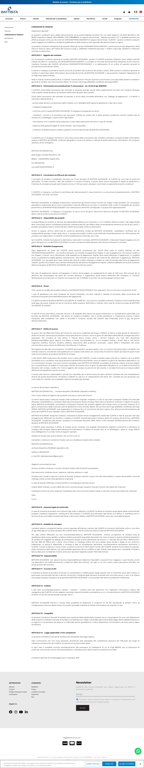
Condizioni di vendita (38, 692)
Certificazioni (13, 694)
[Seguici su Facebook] (10, 712)
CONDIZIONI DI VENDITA (13, 35)
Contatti (11, 689)
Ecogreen (118, 19)
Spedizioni (34, 687)
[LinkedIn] (26, 712)
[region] (72, 764)
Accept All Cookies (126, 764)
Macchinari (91, 19)
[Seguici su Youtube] (21, 712)
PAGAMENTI (8, 38)
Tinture (23, 19)
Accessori (9, 19)
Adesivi (76, 19)
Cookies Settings (92, 764)
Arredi (104, 19)
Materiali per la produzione (56, 19)
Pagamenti (35, 694)
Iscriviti (83, 708)
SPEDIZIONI (8, 27)
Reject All (109, 764)
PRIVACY (7, 31)
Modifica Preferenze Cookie (18, 692)
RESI (6, 42)
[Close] (140, 763)
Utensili (36, 19)
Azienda (11, 687)
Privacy (33, 689)
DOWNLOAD (134, 19)
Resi (32, 697)
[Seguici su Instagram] (15, 712)
